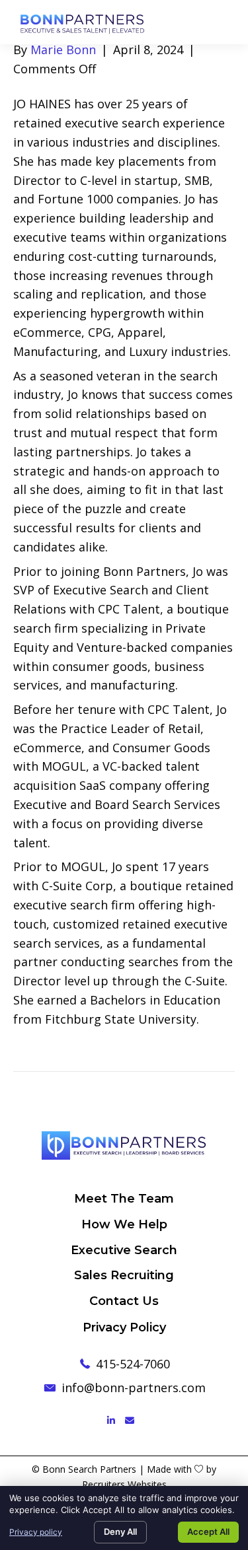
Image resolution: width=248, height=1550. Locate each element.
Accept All (208, 1531)
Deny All (120, 1531)
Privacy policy (35, 1532)
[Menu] (233, 22)
